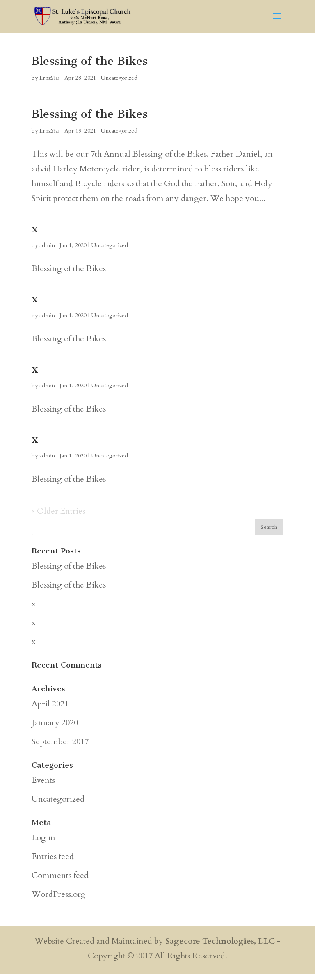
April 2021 (50, 703)
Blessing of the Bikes (90, 61)
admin (47, 245)
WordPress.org (59, 894)
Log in (43, 837)
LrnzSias (49, 78)
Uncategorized (118, 78)
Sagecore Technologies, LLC (220, 941)
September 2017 (60, 741)
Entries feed (53, 856)
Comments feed (60, 875)
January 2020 (55, 722)
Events (43, 780)
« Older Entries (58, 511)
